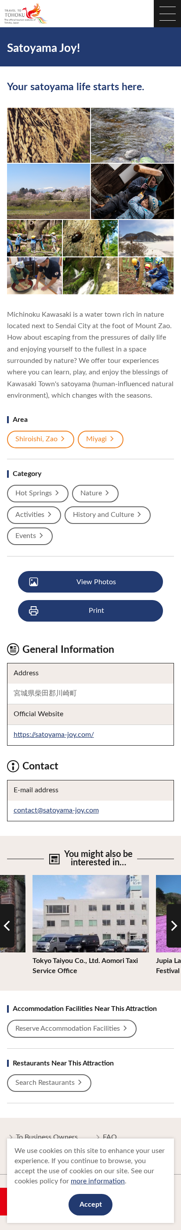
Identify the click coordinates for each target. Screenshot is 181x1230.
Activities (29, 514)
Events (25, 535)
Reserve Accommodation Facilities (67, 1028)
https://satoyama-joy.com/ (54, 734)
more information (98, 1181)
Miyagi (96, 439)
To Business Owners (47, 1137)
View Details (52, 878)
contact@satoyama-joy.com (56, 810)
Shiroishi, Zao (36, 439)
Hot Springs (33, 493)
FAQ (110, 1137)
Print (96, 610)
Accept (91, 1204)
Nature (91, 493)
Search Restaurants (45, 1082)
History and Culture (103, 514)
